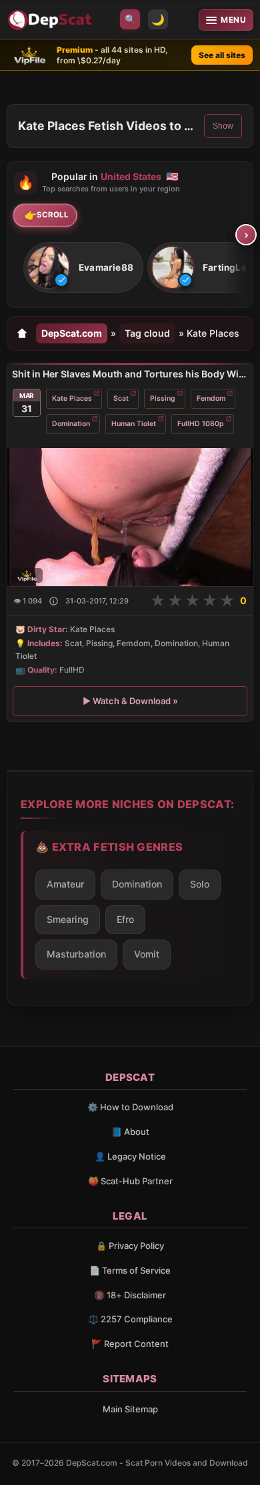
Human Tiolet (133, 423)
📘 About (130, 1131)
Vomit (146, 954)
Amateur (65, 884)
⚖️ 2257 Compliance (130, 1319)
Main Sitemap (130, 1409)
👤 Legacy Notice (130, 1156)
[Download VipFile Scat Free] (51, 20)
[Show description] (53, 601)
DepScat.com (71, 333)
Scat (121, 398)
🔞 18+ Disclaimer (130, 1295)
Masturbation (76, 954)
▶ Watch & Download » (130, 700)
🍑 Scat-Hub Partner (130, 1181)
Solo (199, 884)
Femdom (211, 398)
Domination (71, 423)
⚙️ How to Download (130, 1107)
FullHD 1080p (200, 423)
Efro (125, 919)
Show (223, 126)
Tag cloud (147, 333)
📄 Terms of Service (130, 1270)
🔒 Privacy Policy (130, 1245)
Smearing (68, 919)
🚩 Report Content (130, 1343)
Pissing (162, 398)
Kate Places (72, 398)
